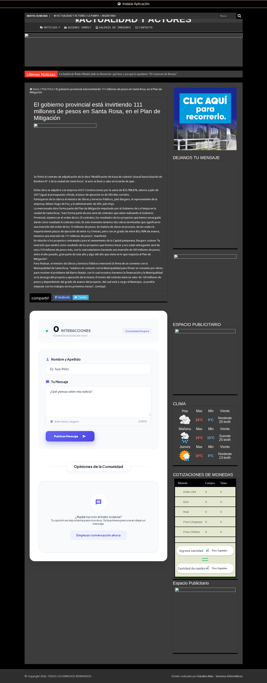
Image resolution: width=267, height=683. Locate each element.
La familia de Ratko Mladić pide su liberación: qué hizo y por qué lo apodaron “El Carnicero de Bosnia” (118, 73)
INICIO (32, 27)
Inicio (35, 89)
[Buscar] (239, 16)
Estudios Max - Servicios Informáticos (220, 676)
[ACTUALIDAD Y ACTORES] (134, 21)
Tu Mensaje (59, 382)
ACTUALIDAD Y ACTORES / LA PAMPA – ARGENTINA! (86, 15)
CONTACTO (145, 27)
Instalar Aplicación (136, 4)
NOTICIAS (50, 27)
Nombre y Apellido (66, 359)
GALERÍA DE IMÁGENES (115, 27)
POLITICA (48, 89)
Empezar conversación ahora (98, 535)
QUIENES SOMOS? (79, 27)
